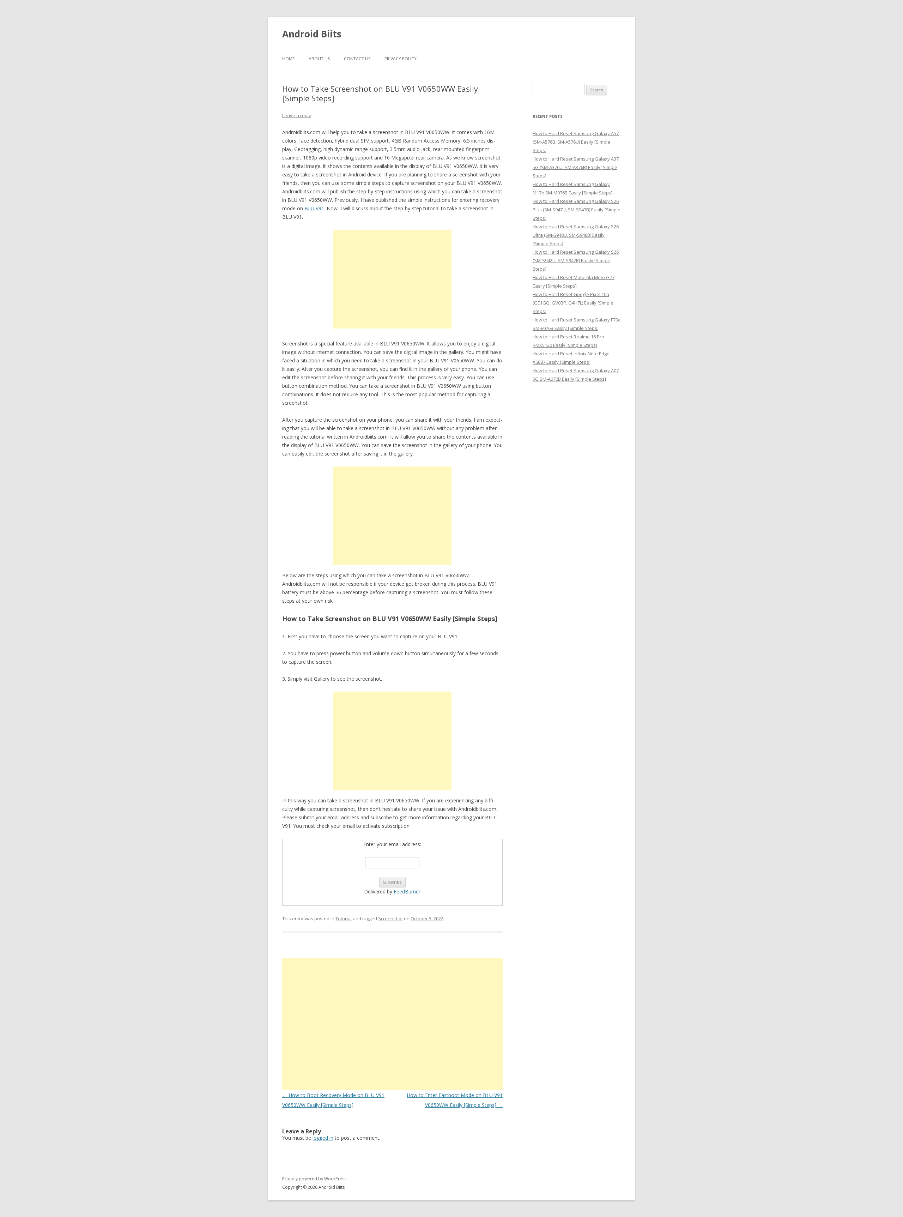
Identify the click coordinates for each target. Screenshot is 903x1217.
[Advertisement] (392, 279)
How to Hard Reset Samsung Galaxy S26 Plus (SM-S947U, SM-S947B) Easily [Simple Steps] (576, 209)
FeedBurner (407, 891)
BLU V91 (314, 208)
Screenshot (390, 918)
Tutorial (343, 918)
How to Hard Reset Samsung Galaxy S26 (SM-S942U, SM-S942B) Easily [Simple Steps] (576, 260)
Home (288, 59)
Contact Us (357, 59)
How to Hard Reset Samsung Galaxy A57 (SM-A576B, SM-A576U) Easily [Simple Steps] (576, 141)
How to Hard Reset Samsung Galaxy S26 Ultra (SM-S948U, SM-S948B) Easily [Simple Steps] (576, 235)
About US (319, 59)
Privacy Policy (400, 59)
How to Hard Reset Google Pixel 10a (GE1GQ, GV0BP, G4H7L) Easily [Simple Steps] (573, 302)
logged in (323, 1137)
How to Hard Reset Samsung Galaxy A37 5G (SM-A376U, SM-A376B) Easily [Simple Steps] (576, 167)
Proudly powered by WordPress (314, 1179)
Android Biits (311, 34)
